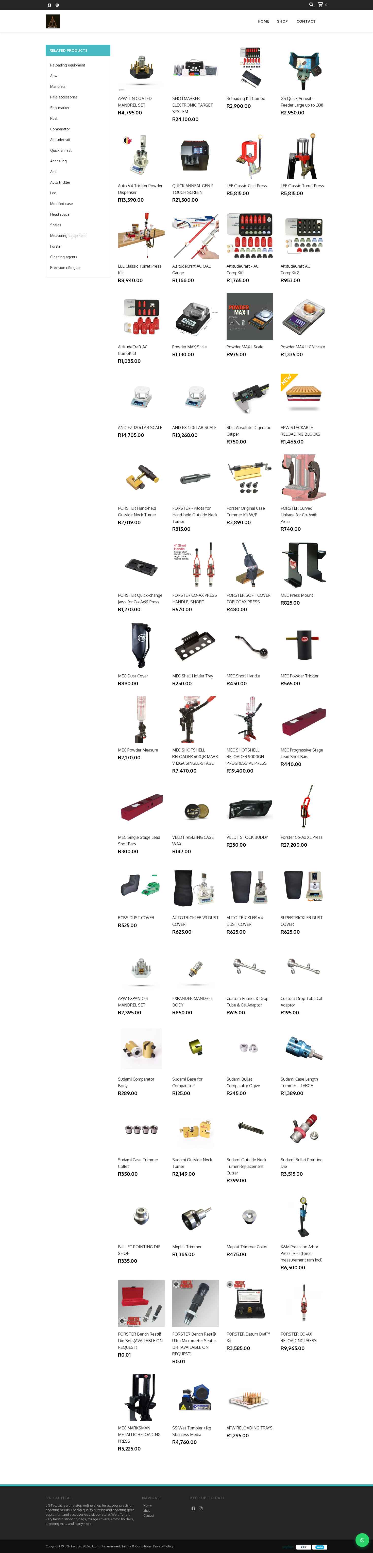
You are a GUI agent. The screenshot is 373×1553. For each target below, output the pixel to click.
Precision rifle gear (65, 267)
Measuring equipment (68, 235)
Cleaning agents (63, 257)
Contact (306, 21)
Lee (53, 193)
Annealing (58, 161)
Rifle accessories (64, 97)
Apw (53, 76)
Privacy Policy (163, 1546)
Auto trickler (60, 182)
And (53, 171)
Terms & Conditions (137, 1546)
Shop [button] (282, 21)
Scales (55, 225)
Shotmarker (60, 108)
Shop (146, 1510)
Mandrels (57, 86)
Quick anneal (61, 150)
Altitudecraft (60, 140)
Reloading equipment (67, 65)
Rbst (54, 118)
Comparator (60, 129)
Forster (56, 246)
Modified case (61, 203)
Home (263, 21)
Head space (60, 214)
